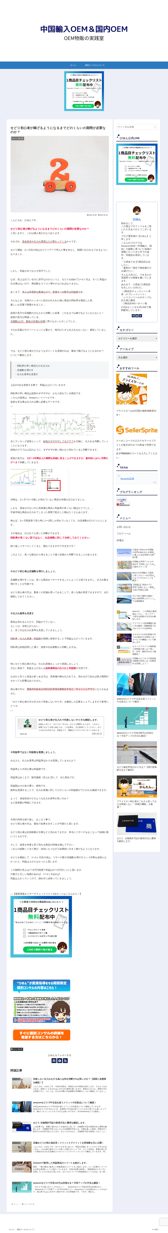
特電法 (120, 540)
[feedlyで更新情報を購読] (59, 1060)
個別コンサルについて (25, 1229)
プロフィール (124, 533)
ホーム (11, 1229)
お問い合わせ (124, 527)
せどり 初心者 (17, 1049)
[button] (155, 127)
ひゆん (137, 219)
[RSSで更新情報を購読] (65, 1060)
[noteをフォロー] (54, 1060)
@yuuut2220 (127, 478)
